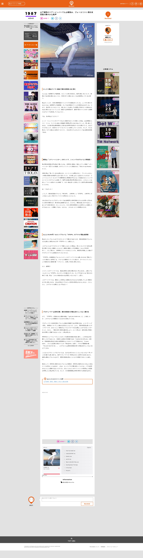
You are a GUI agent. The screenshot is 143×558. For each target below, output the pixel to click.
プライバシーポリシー (112, 546)
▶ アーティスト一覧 (31, 45)
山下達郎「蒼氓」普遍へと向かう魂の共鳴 (56, 381)
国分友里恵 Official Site (68, 482)
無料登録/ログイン (124, 3)
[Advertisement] (31, 283)
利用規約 (103, 546)
